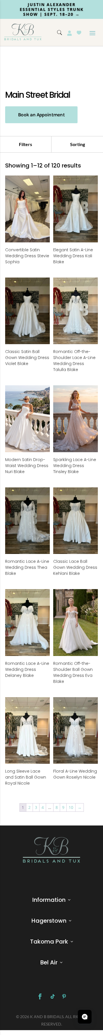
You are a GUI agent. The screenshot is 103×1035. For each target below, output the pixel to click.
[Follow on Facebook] (40, 996)
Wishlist (79, 32)
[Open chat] (85, 1017)
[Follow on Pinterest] (64, 996)
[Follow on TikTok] (52, 996)
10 (71, 807)
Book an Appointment (41, 114)
